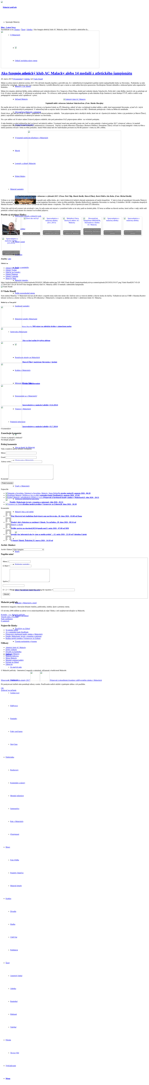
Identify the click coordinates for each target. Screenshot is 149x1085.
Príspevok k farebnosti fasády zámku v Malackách (24, 634)
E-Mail (6, 566)
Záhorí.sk (9, 664)
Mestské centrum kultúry (15, 660)
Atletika (29, 30)
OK (2, 688)
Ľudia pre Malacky (13, 654)
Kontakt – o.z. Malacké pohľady (13, 615)
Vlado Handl (38, 79)
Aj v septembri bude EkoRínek (17, 632)
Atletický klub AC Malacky (16, 647)
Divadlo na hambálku (13, 652)
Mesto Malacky (11, 658)
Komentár (4, 479)
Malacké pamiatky (17, 189)
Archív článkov (6, 549)
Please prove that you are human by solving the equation (31, 590)
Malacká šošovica (12, 656)
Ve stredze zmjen (12, 630)
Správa (6, 581)
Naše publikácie (7, 619)
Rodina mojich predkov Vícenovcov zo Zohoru (23, 638)
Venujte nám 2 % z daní (9, 617)
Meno (3, 453)
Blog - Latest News (8, 27)
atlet (9, 259)
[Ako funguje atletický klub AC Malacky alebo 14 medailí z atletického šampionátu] (50, 67)
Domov (17, 30)
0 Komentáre (17, 79)
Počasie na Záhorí (12, 662)
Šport (23, 30)
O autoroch (5, 621)
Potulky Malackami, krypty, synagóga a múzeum (23, 636)
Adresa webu (6, 462)
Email (3, 457)
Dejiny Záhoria (11, 650)
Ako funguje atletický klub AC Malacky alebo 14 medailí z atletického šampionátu (66, 73)
